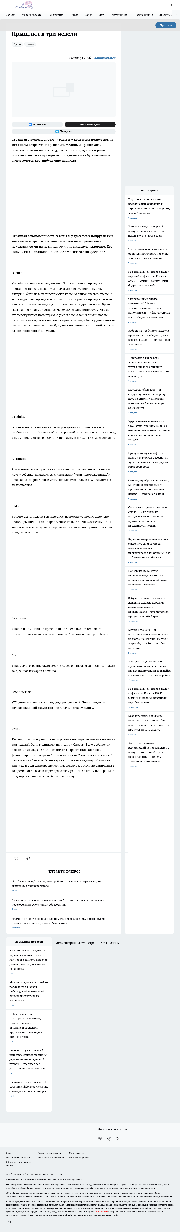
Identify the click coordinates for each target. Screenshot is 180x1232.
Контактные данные (79, 1157)
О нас (8, 1153)
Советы (10, 14)
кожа (30, 44)
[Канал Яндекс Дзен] (90, 124)
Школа (74, 14)
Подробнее (166, 1196)
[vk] (17, 858)
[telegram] (29, 858)
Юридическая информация (51, 1157)
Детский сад (120, 14)
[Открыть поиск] (170, 5)
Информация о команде (49, 1153)
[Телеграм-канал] (64, 131)
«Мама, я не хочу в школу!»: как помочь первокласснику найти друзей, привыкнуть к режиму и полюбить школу (58, 923)
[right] (176, 14)
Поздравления (143, 14)
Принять (166, 25)
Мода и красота (32, 14)
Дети (102, 14)
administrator (105, 58)
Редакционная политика (18, 1157)
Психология (55, 14)
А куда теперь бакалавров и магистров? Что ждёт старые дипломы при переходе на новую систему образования (58, 904)
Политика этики (77, 1153)
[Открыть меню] (7, 5)
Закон (89, 14)
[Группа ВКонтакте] (37, 124)
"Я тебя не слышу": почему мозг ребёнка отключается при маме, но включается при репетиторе (56, 885)
